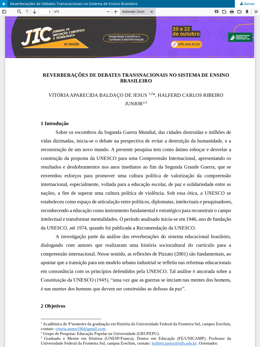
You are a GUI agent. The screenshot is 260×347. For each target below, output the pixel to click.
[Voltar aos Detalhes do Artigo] (4, 4)
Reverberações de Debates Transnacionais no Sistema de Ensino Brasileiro (73, 3)
